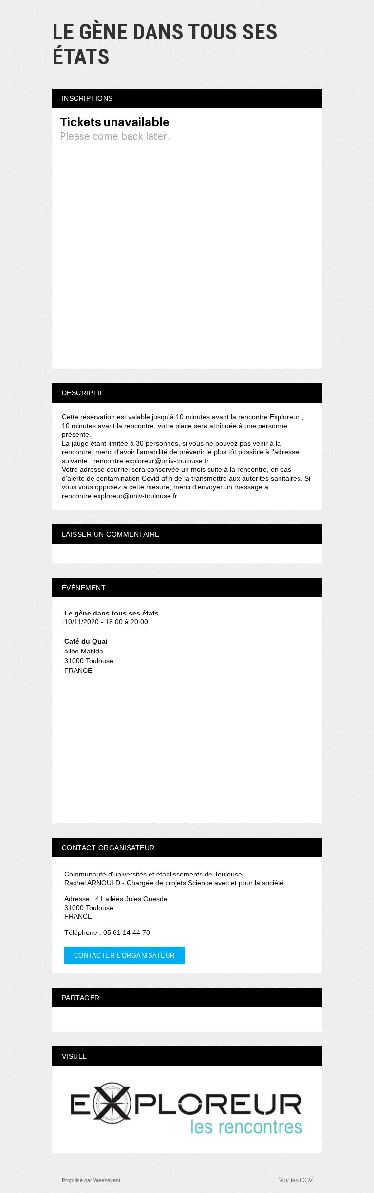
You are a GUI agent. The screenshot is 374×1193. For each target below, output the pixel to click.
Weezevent (107, 1180)
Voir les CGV (296, 1180)
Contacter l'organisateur (124, 955)
